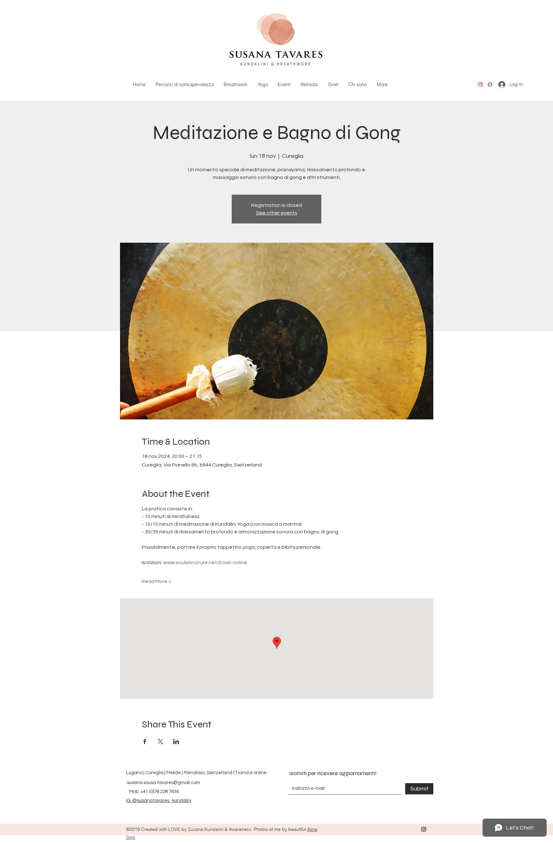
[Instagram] (480, 84)
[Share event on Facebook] (145, 741)
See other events (276, 212)
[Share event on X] (160, 741)
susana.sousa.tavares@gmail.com (163, 782)
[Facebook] (490, 84)
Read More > (156, 581)
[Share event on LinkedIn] (176, 741)
